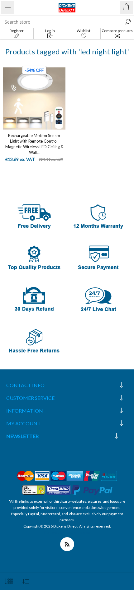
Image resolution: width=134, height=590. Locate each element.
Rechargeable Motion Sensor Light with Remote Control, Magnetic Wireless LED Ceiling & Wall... (34, 144)
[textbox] (61, 22)
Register (17, 30)
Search (128, 22)
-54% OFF (34, 70)
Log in (50, 30)
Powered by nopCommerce (67, 532)
